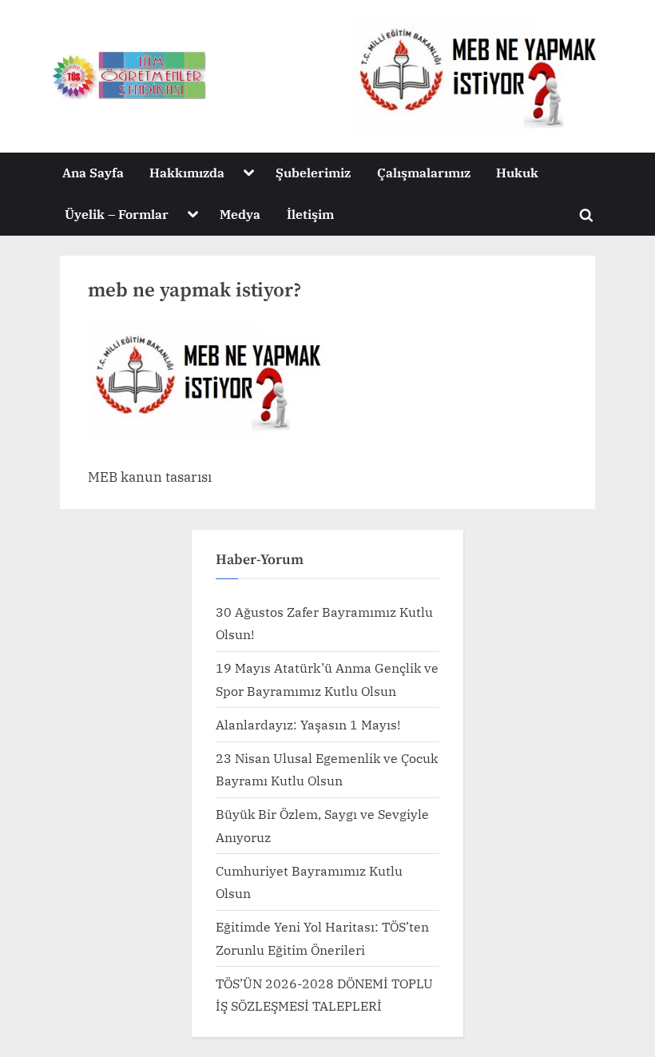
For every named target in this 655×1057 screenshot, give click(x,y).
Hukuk (517, 172)
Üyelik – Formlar (117, 213)
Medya (240, 213)
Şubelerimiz (313, 172)
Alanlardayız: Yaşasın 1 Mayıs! (308, 724)
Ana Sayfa (93, 172)
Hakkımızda (186, 172)
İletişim (310, 213)
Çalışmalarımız (423, 172)
